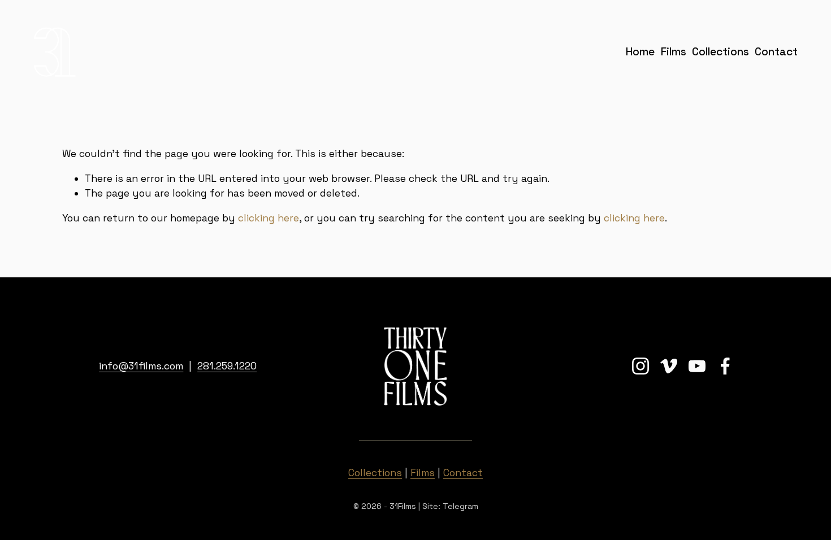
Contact (776, 52)
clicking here (268, 218)
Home (640, 52)
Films (673, 52)
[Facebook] (725, 366)
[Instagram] (640, 366)
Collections (720, 52)
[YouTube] (697, 366)
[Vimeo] (669, 366)
